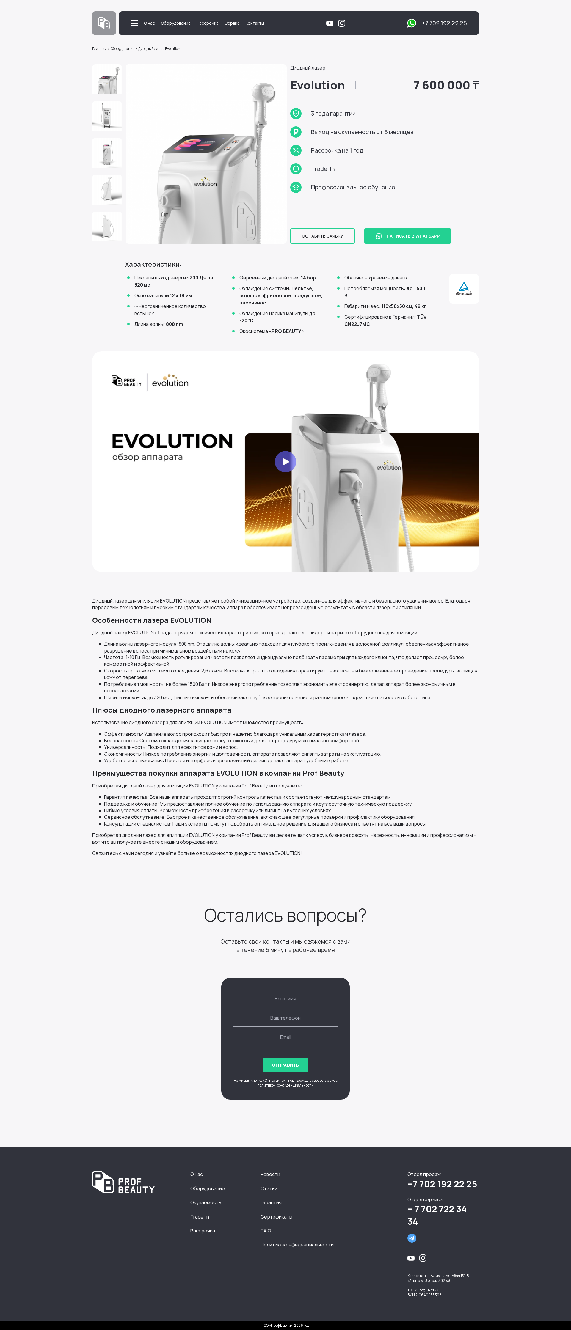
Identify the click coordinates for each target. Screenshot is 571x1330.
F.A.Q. (266, 1230)
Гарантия (271, 1202)
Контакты (255, 23)
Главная (99, 48)
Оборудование (176, 23)
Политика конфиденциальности (297, 1244)
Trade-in (199, 1216)
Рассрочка (208, 23)
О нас (149, 23)
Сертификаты (276, 1216)
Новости (270, 1174)
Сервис (232, 23)
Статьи (269, 1188)
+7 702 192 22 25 (444, 23)
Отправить (285, 1065)
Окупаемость (205, 1202)
